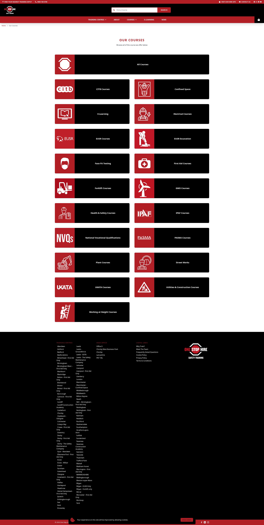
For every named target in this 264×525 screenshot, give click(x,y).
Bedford (60, 352)
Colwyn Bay (61, 424)
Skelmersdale (81, 424)
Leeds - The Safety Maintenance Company (83, 360)
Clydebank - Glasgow (61, 417)
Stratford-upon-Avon (82, 431)
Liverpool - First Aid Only (83, 372)
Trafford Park (81, 460)
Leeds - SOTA (81, 354)
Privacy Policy (141, 358)
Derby (59, 435)
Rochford (80, 421)
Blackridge (61, 374)
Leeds (78, 346)
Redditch (79, 418)
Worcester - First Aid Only (84, 496)
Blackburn (61, 371)
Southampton (81, 427)
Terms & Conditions (144, 361)
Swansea (79, 441)
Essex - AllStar (62, 463)
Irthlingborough (63, 499)
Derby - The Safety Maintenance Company (64, 446)
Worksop (80, 500)
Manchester (81, 382)
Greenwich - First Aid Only (65, 478)
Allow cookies (186, 520)
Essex (59, 460)
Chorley (60, 413)
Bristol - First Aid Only (63, 389)
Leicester (79, 365)
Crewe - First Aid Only (63, 428)
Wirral (78, 492)
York (78, 503)
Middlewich (80, 393)
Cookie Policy (141, 355)
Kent (59, 505)
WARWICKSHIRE (82, 475)
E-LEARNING (149, 20)
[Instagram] (256, 2)
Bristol (59, 385)
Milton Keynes (81, 396)
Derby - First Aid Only (63, 439)
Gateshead (61, 471)
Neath (78, 399)
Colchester (61, 421)
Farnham (60, 468)
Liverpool (80, 368)
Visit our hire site (228, 2)
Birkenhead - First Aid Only (65, 359)
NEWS (164, 20)
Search (164, 10)
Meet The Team (142, 349)
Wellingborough (82, 477)
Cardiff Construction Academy (65, 406)
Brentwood (61, 382)
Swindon (79, 452)
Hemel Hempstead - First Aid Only (65, 492)
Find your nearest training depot (18, 2)
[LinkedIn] (258, 2)
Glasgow (60, 474)
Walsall (79, 463)
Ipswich (60, 496)
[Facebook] (254, 2)
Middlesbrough (82, 390)
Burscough (61, 394)
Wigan (78, 483)
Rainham (79, 416)
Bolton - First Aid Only (63, 378)
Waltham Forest (82, 466)
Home (4, 26)
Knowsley (61, 508)
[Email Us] (261, 2)
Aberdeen (61, 346)
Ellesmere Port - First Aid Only (65, 455)
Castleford (61, 410)
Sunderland (80, 438)
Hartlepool (61, 485)
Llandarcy (80, 376)
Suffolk (79, 435)
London (79, 379)
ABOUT (117, 20)
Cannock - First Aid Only (64, 398)
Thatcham (80, 458)
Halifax (60, 482)
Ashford (60, 349)
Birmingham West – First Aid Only (65, 367)
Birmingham (62, 363)
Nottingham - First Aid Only (83, 411)
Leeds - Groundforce (81, 350)
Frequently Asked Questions (147, 352)
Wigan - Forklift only (84, 489)
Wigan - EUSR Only (83, 486)
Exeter (59, 465)
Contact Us (245, 2)
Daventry (60, 432)
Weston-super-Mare (84, 480)
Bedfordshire (62, 355)
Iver (58, 502)
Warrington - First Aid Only (83, 470)
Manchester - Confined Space (82, 386)
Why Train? (140, 346)
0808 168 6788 (42, 2)
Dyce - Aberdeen (63, 451)
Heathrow (61, 488)
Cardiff (60, 402)
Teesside (79, 455)
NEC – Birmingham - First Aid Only (84, 403)
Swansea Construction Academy (81, 446)
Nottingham (81, 407)
